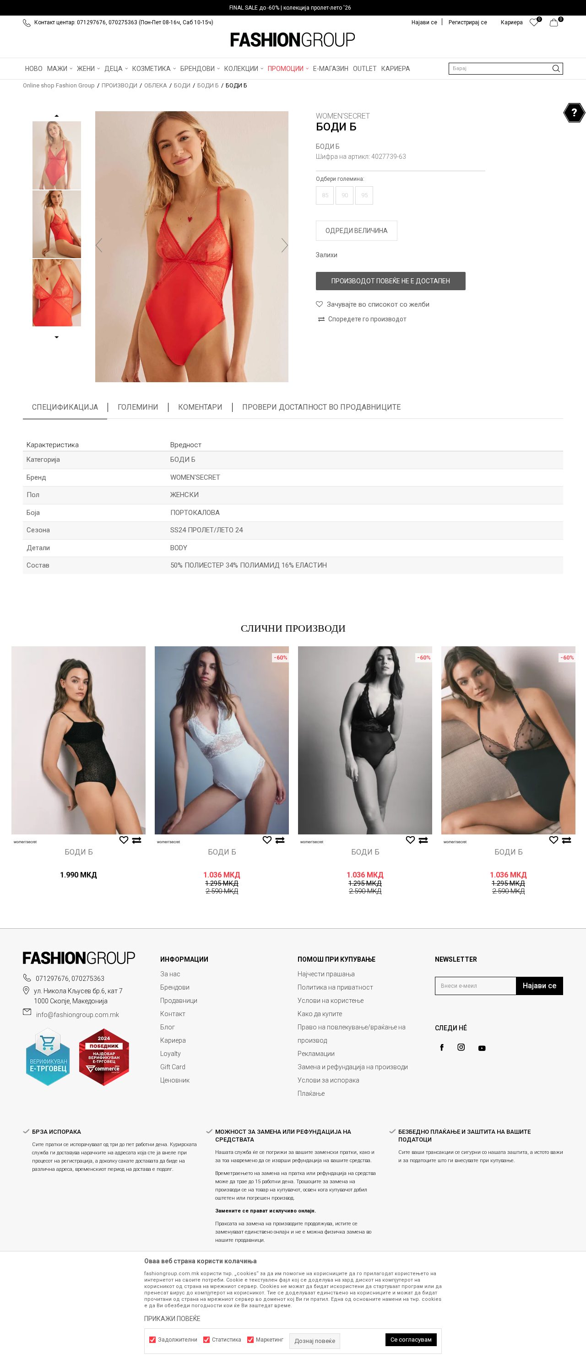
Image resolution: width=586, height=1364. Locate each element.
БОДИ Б (208, 85)
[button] (506, 69)
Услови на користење (331, 1000)
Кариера (173, 1040)
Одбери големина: (340, 179)
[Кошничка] (556, 25)
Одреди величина (357, 230)
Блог (167, 1027)
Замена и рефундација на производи (353, 1067)
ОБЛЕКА (155, 85)
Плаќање (311, 1093)
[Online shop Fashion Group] (293, 40)
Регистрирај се (468, 22)
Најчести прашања (326, 974)
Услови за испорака (328, 1080)
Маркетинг (269, 1340)
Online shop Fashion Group (59, 85)
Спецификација (65, 407)
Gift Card (172, 1067)
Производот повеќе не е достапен (390, 281)
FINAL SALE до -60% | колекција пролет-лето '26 (290, 8)
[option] (293, 8)
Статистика (226, 1340)
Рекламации (316, 1053)
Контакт (172, 1014)
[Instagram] (461, 1047)
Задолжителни (177, 1340)
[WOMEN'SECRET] (25, 842)
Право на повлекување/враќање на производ (352, 1033)
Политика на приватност (335, 987)
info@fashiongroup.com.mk (77, 1014)
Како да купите (320, 1014)
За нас (170, 974)
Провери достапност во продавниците (321, 407)
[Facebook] (442, 1047)
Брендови (175, 987)
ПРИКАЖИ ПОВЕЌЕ (172, 1318)
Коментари (200, 407)
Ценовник (175, 1080)
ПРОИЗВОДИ (119, 85)
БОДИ (182, 85)
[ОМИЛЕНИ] (534, 25)
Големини (138, 407)
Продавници (178, 1000)
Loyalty (170, 1053)
